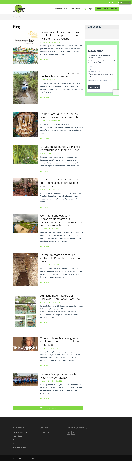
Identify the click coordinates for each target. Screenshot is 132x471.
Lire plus (44, 60)
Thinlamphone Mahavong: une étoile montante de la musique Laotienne (59, 341)
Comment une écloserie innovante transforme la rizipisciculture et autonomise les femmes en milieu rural (61, 220)
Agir (90, 9)
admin (44, 381)
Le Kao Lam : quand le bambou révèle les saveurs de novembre (60, 115)
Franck (44, 42)
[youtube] (118, 3)
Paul (43, 80)
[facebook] (109, 3)
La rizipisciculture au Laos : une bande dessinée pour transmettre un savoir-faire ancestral (61, 35)
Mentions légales (19, 447)
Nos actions (75, 9)
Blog (84, 9)
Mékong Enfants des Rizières (30, 458)
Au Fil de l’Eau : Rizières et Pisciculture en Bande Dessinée (60, 297)
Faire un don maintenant (107, 9)
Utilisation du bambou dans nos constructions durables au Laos (60, 148)
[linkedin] (112, 3)
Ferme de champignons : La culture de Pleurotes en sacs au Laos (60, 258)
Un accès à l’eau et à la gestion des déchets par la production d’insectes (59, 183)
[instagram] (115, 3)
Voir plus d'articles (49, 408)
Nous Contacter (46, 432)
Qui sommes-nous (61, 9)
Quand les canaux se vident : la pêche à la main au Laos (59, 74)
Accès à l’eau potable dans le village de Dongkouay (58, 376)
